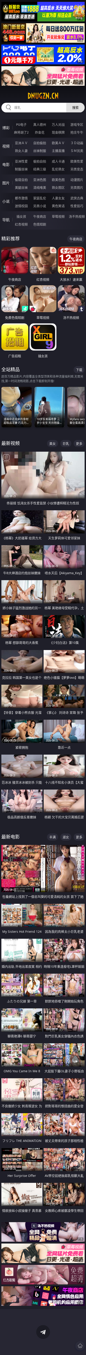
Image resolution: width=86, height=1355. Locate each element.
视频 (6, 146)
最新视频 (10, 443)
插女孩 (21, 216)
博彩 (6, 127)
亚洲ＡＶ (21, 143)
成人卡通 (58, 161)
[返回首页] (80, 1345)
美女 (52, 443)
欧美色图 (58, 179)
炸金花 (39, 132)
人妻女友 (58, 198)
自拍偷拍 (39, 143)
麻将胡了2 (21, 132)
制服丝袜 (21, 169)
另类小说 (39, 206)
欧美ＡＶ (58, 143)
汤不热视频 (77, 216)
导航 (6, 219)
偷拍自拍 (39, 161)
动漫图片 (76, 179)
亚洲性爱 (21, 161)
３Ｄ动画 (76, 143)
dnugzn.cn (43, 95)
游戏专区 (76, 124)
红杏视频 (21, 224)
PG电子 (21, 124)
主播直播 (58, 150)
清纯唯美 (39, 187)
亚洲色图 (39, 179)
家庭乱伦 (39, 198)
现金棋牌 (58, 132)
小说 (6, 201)
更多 (79, 443)
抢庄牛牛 (76, 132)
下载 (79, 370)
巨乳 (66, 443)
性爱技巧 (76, 206)
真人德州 (39, 124)
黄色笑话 (58, 206)
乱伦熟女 (58, 169)
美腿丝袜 (21, 187)
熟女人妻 (21, 150)
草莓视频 (58, 216)
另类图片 (76, 187)
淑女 (66, 837)
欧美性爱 (76, 161)
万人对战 (58, 124)
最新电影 (10, 837)
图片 (6, 182)
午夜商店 (39, 216)
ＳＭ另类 (76, 150)
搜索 (75, 107)
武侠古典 (76, 198)
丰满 (52, 837)
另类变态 (76, 169)
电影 (6, 164)
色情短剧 (39, 224)
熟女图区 (58, 187)
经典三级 (39, 169)
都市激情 (21, 198)
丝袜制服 (39, 150)
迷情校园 (21, 206)
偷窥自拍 (21, 179)
